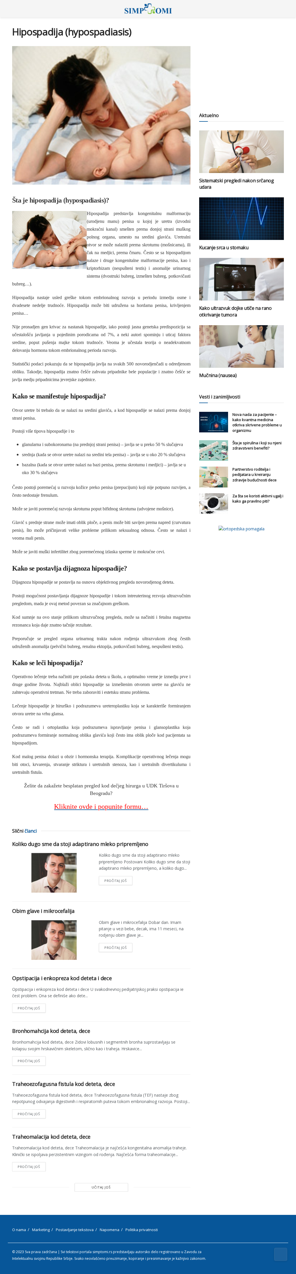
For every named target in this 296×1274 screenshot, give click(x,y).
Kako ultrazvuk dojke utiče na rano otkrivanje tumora (235, 311)
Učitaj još (101, 1187)
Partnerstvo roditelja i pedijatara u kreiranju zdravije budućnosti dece (254, 474)
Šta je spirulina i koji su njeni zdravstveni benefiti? (257, 445)
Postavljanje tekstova (75, 1229)
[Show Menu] (14, 8)
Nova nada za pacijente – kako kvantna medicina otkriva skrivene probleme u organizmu (257, 422)
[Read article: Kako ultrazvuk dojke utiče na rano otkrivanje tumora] (241, 279)
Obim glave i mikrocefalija (43, 910)
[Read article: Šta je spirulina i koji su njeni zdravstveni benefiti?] (213, 450)
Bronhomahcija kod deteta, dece (51, 1030)
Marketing (41, 1229)
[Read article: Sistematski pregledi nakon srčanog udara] (241, 151)
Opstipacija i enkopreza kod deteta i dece (62, 978)
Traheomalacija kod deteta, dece (51, 1136)
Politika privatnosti (141, 1229)
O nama (19, 1229)
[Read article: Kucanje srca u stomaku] (241, 218)
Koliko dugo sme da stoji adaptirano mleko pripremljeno (80, 843)
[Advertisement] (241, 62)
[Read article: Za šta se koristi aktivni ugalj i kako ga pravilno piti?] (213, 503)
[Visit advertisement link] (241, 528)
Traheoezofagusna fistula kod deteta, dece (63, 1083)
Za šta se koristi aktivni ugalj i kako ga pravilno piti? (257, 498)
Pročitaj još (118, 879)
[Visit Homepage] (148, 8)
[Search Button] (281, 8)
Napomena (109, 1229)
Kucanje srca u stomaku (224, 247)
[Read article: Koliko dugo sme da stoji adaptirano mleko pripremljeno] (52, 872)
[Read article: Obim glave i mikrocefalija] (52, 939)
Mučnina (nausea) (218, 375)
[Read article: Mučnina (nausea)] (241, 346)
